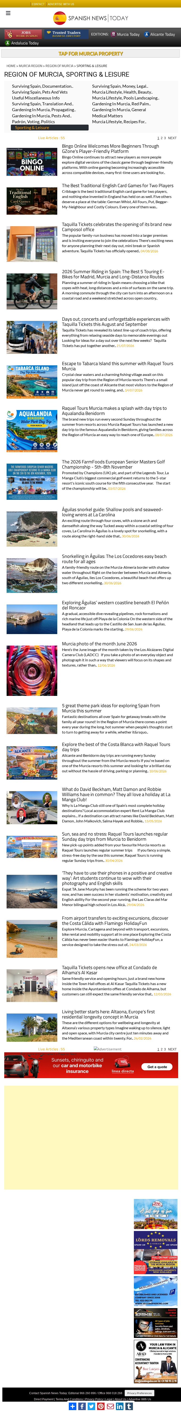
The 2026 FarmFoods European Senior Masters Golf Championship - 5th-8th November (113, 464)
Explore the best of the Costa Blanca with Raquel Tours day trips (116, 747)
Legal (108, 1399)
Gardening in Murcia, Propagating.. (44, 109)
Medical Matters (107, 115)
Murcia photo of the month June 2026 (99, 644)
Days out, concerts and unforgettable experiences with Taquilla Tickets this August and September (116, 321)
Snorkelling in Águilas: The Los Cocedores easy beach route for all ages (114, 559)
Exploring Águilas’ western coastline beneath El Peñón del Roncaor (115, 605)
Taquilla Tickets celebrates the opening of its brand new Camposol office (117, 227)
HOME (11, 65)
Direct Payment (43, 1399)
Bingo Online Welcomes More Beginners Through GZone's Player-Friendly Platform (110, 148)
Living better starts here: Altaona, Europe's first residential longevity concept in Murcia (108, 1014)
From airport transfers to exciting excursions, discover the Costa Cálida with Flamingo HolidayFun (115, 921)
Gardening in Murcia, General (119, 109)
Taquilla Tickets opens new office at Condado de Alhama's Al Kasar (109, 970)
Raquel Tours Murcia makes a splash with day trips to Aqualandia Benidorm (114, 411)
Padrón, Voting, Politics (33, 121)
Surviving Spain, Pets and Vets (40, 92)
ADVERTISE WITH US (61, 4)
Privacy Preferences (139, 1393)
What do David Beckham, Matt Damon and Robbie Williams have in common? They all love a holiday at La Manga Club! (116, 795)
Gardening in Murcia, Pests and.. (42, 115)
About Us (120, 1399)
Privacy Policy (94, 1399)
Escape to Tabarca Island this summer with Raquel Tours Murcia (117, 366)
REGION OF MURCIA (59, 65)
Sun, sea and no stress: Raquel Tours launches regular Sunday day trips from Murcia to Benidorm (115, 836)
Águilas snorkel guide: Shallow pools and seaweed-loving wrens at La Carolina (112, 512)
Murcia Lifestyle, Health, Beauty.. (122, 92)
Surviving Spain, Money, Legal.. (120, 86)
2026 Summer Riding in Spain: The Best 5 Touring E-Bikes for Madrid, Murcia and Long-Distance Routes (113, 274)
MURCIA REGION (30, 65)
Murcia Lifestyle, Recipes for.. (119, 121)
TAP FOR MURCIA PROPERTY (90, 53)
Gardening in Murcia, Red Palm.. (121, 103)
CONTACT (38, 4)
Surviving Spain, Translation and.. (43, 103)
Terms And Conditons (69, 1399)
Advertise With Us (139, 1399)
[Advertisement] (91, 1138)
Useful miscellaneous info (36, 97)
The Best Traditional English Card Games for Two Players (117, 186)
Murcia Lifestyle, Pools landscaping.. (125, 97)
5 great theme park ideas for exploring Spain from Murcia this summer (111, 708)
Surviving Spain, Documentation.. (42, 86)
